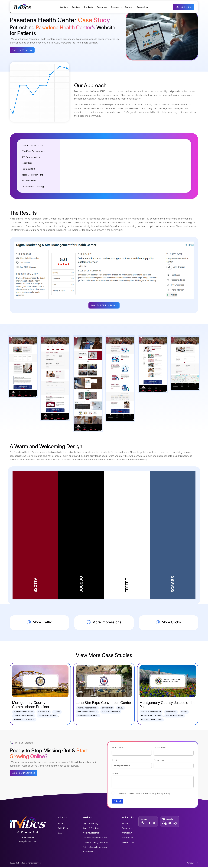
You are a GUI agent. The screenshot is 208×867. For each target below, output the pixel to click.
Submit (117, 801)
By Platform (63, 828)
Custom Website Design (33, 145)
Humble (57, 712)
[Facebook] (18, 832)
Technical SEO (28, 169)
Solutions (64, 7)
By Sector (62, 823)
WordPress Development (33, 151)
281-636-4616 (183, 7)
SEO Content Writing (31, 157)
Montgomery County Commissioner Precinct (30, 704)
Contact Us (127, 838)
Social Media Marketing (32, 174)
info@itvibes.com (27, 841)
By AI (60, 833)
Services (76, 7)
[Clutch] (37, 832)
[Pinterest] (33, 832)
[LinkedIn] (26, 832)
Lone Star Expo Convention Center (103, 702)
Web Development (91, 833)
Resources (102, 7)
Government (43, 712)
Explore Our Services (23, 772)
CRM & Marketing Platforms (95, 842)
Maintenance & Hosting (33, 186)
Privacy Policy (192, 863)
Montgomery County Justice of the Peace (167, 704)
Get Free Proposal (22, 50)
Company (115, 7)
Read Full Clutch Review (104, 305)
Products (88, 7)
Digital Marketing (90, 823)
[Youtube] (30, 832)
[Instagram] (22, 832)
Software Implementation (95, 838)
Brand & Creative (91, 828)
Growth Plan (142, 7)
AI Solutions (88, 852)
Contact (129, 7)
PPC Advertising (29, 180)
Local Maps (27, 163)
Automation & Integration (95, 847)
